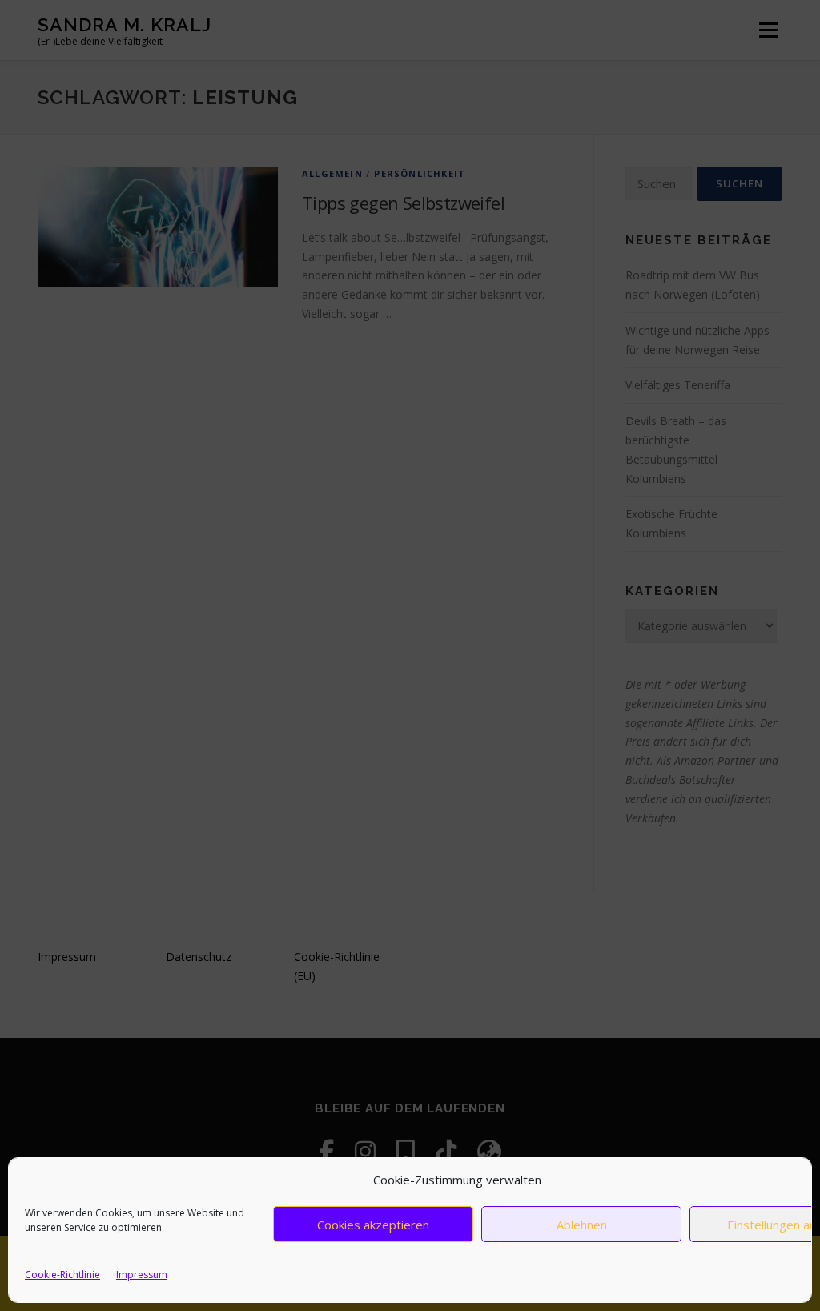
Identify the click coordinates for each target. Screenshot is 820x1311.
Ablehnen (582, 1224)
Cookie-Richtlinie (62, 1274)
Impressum (141, 1274)
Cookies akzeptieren (373, 1224)
